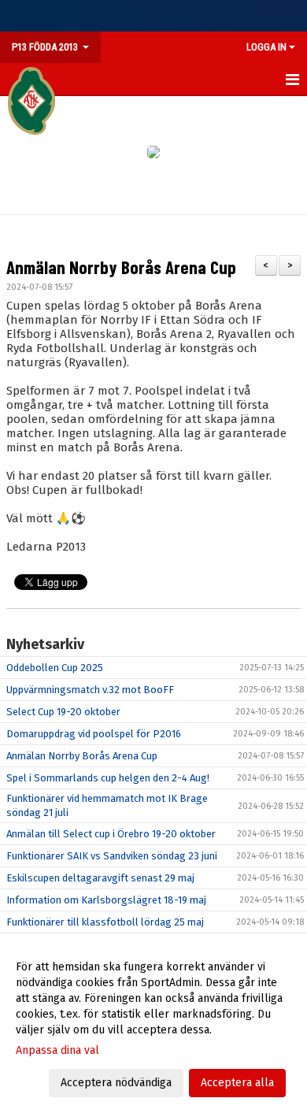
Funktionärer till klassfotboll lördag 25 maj (105, 922)
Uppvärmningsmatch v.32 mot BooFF (90, 690)
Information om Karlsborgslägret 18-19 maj (106, 900)
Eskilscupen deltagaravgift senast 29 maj (100, 878)
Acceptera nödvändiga (116, 1082)
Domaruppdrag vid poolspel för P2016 (93, 734)
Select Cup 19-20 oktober (63, 712)
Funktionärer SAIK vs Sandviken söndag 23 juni (111, 856)
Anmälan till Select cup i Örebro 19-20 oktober (111, 834)
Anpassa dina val (57, 1050)
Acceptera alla (237, 1082)
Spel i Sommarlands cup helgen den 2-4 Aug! (107, 778)
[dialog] (153, 1024)
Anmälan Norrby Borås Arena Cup (121, 267)
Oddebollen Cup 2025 (54, 667)
